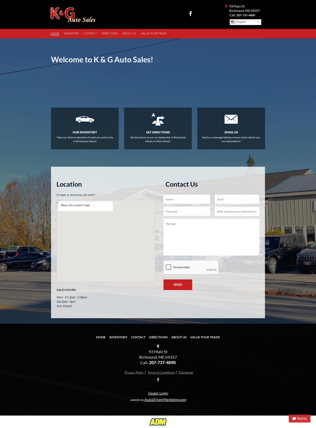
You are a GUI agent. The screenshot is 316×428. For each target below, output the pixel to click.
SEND (178, 285)
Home (101, 337)
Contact (138, 337)
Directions (158, 337)
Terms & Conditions (161, 372)
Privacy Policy (134, 372)
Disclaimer (186, 372)
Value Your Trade (205, 337)
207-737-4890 (245, 15)
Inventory (118, 337)
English (240, 21)
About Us (179, 337)
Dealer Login (158, 393)
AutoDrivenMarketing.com (165, 399)
